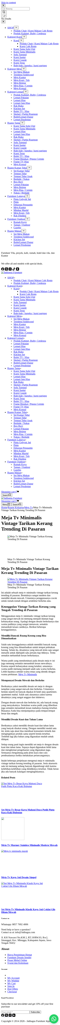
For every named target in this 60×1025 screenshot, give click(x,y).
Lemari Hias (20, 346)
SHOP (10, 277)
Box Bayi (18, 426)
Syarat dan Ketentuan (17, 963)
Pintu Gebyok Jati (22, 442)
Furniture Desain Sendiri (19, 957)
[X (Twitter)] (7, 1016)
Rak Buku (19, 352)
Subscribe (35, 1012)
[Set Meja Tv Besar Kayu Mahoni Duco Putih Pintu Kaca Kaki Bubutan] (24, 786)
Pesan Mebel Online (17, 960)
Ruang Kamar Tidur (17, 412)
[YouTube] (13, 1016)
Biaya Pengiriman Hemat (19, 954)
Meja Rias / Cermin (23, 332)
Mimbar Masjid (21, 453)
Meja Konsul (20, 335)
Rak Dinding (20, 459)
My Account (13, 978)
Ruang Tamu (13, 368)
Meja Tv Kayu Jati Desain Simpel (18, 877)
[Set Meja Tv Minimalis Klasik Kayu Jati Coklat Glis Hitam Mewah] (24, 886)
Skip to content (8, 2)
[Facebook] (3, 1016)
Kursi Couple (20, 308)
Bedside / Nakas (21, 423)
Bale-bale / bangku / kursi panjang (30, 313)
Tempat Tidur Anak (23, 420)
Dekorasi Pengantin (23, 448)
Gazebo (17, 470)
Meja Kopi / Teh (22, 327)
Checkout (12, 991)
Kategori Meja (14, 316)
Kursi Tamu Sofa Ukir (24, 297)
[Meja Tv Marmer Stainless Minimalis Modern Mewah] (12, 839)
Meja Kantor (20, 324)
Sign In (10, 986)
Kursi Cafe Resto (28, 294)
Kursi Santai (20, 305)
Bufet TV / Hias (21, 357)
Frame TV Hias (21, 406)
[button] (53, 1018)
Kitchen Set (19, 354)
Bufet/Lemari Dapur (23, 363)
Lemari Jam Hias (22, 349)
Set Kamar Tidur (22, 415)
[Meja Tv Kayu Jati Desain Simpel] (24, 851)
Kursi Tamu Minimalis (24, 299)
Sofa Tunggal (20, 302)
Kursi (16, 288)
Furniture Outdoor (16, 461)
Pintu (16, 445)
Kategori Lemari (15, 338)
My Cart (11, 983)
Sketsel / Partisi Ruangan (26, 360)
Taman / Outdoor (22, 467)
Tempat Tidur (20, 417)
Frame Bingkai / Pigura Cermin (29, 404)
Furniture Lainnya (16, 439)
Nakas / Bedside (21, 437)
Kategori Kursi (14, 286)
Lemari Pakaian (21, 343)
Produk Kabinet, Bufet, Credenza (30, 283)
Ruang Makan (14, 472)
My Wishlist (13, 980)
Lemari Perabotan (22, 365)
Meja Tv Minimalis (27, 674)
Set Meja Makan (22, 319)
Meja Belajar (20, 330)
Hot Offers (12, 989)
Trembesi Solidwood (24, 321)
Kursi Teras (19, 310)
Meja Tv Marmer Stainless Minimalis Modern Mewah (29, 845)
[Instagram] (10, 1016)
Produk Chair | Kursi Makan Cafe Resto (33, 280)
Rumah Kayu (20, 464)
